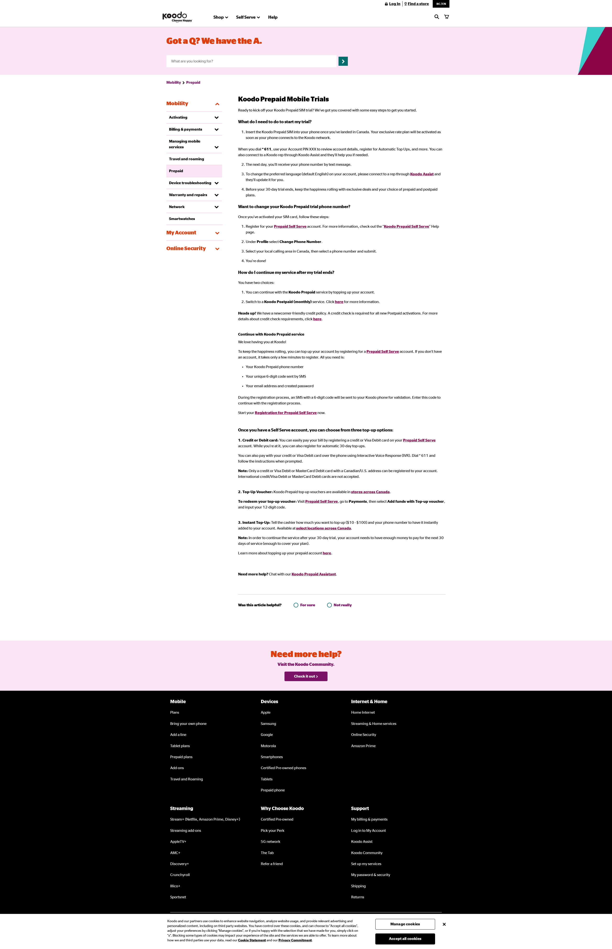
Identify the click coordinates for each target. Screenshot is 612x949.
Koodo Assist (422, 174)
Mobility (173, 82)
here (339, 302)
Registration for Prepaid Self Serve (286, 413)
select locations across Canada (323, 528)
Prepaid (193, 82)
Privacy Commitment (295, 940)
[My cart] (446, 17)
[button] (441, 4)
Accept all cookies (405, 939)
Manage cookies (405, 924)
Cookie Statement (252, 940)
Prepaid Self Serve (290, 226)
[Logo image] (177, 17)
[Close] (444, 924)
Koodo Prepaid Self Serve (406, 226)
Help (273, 17)
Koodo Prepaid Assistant (314, 574)
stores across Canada (370, 492)
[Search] (437, 17)
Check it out (304, 676)
